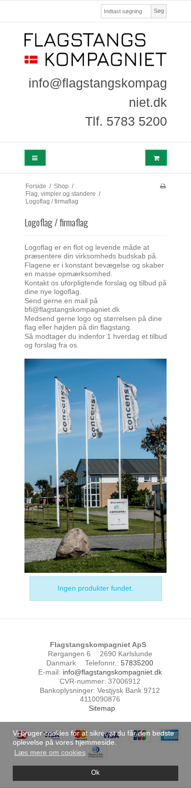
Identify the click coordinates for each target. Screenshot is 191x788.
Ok (95, 772)
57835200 (137, 663)
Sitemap (102, 708)
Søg (159, 11)
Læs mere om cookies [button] (50, 752)
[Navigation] (35, 158)
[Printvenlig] (163, 186)
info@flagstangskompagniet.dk (112, 672)
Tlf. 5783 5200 (126, 121)
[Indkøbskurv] (156, 158)
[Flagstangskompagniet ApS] (95, 49)
